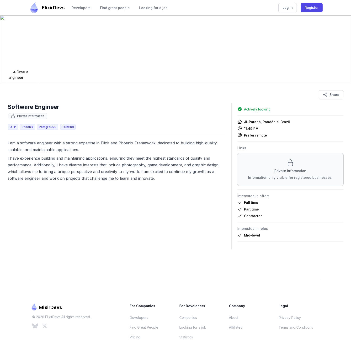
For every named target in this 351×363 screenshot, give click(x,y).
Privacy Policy (290, 318)
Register (312, 7)
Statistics (186, 337)
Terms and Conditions (296, 327)
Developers (80, 8)
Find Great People (144, 327)
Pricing (135, 337)
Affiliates (235, 327)
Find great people (115, 8)
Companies (188, 318)
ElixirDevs (53, 8)
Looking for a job (153, 8)
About (233, 318)
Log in (287, 7)
